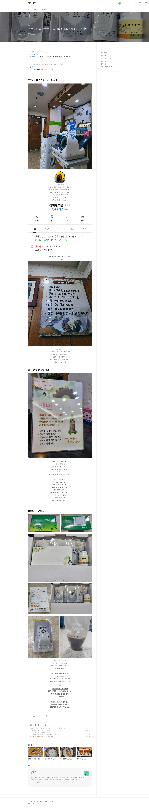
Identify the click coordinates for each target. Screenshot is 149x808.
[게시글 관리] (36, 716)
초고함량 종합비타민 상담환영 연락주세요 (42, 69)
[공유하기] (34, 716)
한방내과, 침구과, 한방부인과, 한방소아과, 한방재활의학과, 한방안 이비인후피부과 (54, 57)
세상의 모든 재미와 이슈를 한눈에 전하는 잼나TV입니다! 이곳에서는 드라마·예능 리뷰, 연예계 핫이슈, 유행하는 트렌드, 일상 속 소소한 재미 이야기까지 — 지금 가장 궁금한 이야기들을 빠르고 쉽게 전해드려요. (57, 778)
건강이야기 (33, 725)
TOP (119, 802)
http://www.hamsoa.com (37, 51)
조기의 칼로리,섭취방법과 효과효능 (39, 732)
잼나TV (32, 3)
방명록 (44, 9)
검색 (115, 3)
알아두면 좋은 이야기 (106, 67)
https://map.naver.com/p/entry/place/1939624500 (44, 64)
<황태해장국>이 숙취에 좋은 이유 (38, 730)
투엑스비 (33, 67)
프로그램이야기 (105, 58)
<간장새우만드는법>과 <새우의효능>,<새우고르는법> (43, 734)
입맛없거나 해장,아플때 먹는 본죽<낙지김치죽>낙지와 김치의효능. (46, 728)
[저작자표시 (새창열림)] (46, 716)
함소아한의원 (34, 54)
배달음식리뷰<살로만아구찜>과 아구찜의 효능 (41, 737)
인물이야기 (104, 55)
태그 (35, 9)
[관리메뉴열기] (146, 3)
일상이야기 (104, 61)
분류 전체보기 (105, 52)
